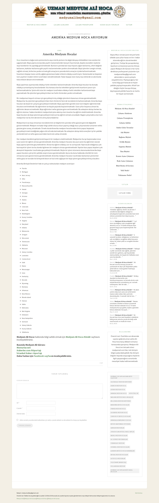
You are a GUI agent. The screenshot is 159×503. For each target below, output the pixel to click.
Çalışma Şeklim (125, 123)
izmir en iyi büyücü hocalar (120, 416)
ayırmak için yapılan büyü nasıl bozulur (122, 470)
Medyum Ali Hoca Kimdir (78, 336)
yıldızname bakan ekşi (118, 462)
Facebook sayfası (43, 355)
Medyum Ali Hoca (42, 498)
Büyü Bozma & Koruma (125, 166)
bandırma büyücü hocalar (120, 405)
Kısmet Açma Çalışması (125, 156)
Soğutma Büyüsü (125, 147)
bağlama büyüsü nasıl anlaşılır (122, 397)
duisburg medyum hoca (119, 412)
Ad (18, 403)
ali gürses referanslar (119, 439)
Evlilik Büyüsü (125, 142)
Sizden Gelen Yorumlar (109, 25)
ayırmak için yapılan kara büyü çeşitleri (121, 377)
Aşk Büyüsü (125, 132)
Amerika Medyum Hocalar (60, 54)
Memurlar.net (24, 347)
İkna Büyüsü (124, 151)
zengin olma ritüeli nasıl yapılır (122, 432)
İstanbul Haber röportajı (29, 353)
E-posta (19, 408)
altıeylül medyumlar (118, 458)
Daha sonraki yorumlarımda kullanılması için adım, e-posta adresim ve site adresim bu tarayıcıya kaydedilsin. (53, 420)
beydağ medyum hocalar (119, 454)
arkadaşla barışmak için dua (121, 420)
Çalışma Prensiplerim (84, 25)
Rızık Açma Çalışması (125, 161)
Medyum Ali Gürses (30, 498)
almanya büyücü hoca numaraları (123, 451)
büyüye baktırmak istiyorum (120, 424)
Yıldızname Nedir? (125, 175)
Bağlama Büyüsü (125, 137)
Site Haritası (138, 493)
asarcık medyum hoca (118, 386)
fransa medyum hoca (118, 409)
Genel (59, 50)
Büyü (18, 60)
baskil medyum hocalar (119, 435)
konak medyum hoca (118, 389)
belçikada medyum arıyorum (121, 401)
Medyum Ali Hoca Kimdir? (37, 25)
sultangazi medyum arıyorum (121, 382)
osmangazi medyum (117, 443)
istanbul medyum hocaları (120, 447)
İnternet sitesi (21, 414)
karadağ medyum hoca (119, 393)
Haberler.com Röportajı (29, 350)
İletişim (129, 25)
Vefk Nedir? (125, 170)
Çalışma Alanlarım (61, 25)
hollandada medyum (118, 466)
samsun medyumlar (117, 428)
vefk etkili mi (133, 393)
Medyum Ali (20, 498)
